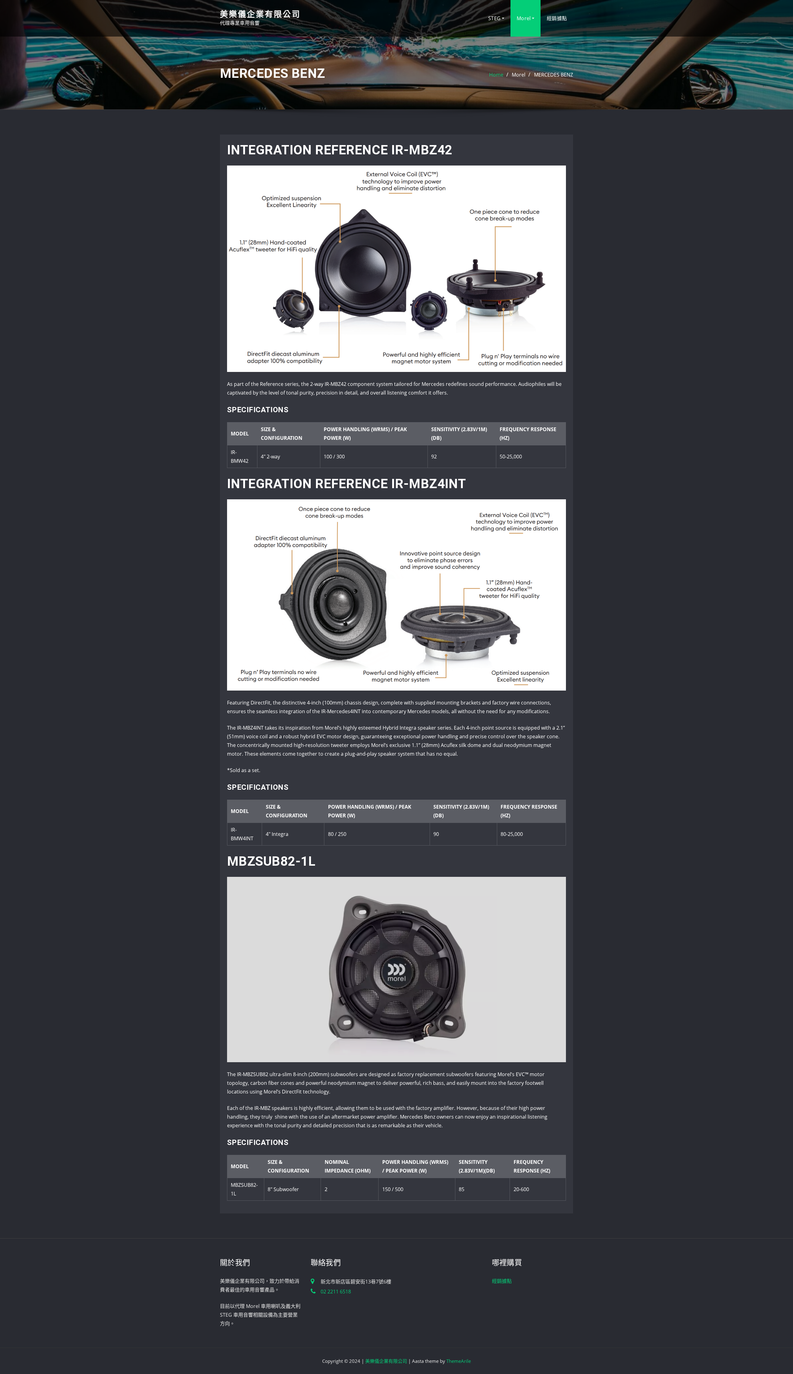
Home (496, 74)
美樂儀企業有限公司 (260, 14)
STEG (495, 18)
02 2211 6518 (336, 1291)
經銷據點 (557, 18)
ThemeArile (458, 1361)
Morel (524, 18)
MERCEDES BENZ (553, 74)
